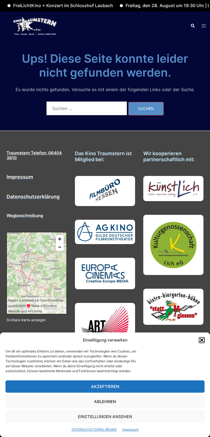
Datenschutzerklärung (33, 196)
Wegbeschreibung (25, 215)
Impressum (130, 429)
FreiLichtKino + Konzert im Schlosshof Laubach (56, 5)
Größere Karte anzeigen (26, 320)
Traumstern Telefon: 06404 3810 (34, 155)
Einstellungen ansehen (105, 416)
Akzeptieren (105, 386)
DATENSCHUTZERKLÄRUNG (94, 429)
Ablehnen (105, 401)
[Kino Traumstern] (35, 25)
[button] (202, 340)
